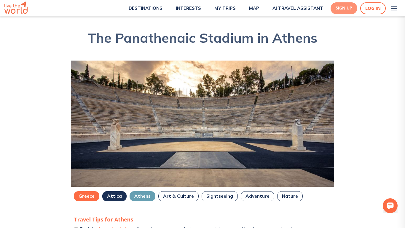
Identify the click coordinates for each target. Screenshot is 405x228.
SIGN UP (344, 8)
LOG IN (373, 8)
